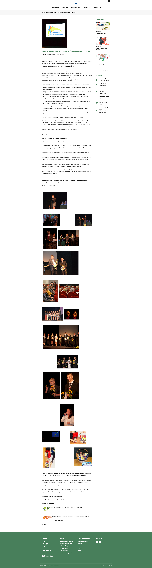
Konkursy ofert (102, 83)
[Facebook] (97, 542)
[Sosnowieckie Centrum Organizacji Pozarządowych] (76, 3)
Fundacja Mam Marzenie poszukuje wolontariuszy (102, 65)
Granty (100, 90)
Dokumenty (86, 7)
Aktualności (55, 7)
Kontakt (96, 7)
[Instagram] (100, 542)
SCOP (57, 54)
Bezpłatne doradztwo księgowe (101, 49)
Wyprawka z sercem (101, 33)
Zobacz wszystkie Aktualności (103, 70)
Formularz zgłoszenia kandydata (59, 511)
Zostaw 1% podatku (104, 96)
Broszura (44, 185)
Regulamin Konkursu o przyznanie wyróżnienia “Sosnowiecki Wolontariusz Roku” (70, 516)
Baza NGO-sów (75, 7)
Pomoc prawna (103, 101)
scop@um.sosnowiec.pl (65, 554)
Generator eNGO (103, 78)
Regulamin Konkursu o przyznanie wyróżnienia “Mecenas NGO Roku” (67, 507)
